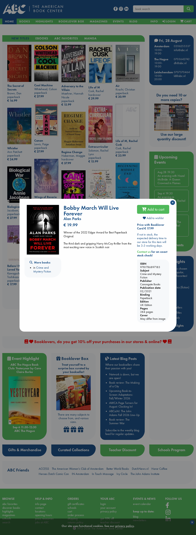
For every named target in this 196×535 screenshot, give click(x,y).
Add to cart (155, 209)
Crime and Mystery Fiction (42, 269)
